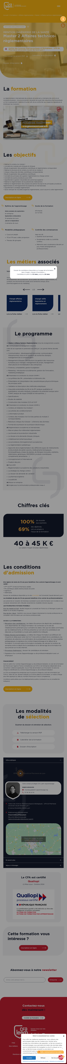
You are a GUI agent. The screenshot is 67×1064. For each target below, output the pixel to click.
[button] (64, 1036)
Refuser (43, 1058)
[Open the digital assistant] (60, 1057)
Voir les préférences (57, 1058)
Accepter (29, 1058)
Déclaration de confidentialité (56, 1061)
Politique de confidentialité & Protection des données (36, 1061)
